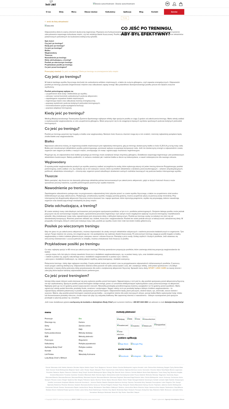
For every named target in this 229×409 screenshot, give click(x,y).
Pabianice (56, 372)
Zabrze (159, 370)
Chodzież (81, 375)
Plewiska (64, 385)
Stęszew (131, 382)
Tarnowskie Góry (139, 382)
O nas (48, 12)
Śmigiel (64, 380)
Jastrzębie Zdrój (177, 390)
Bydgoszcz (102, 367)
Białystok (72, 370)
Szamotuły (170, 375)
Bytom (105, 372)
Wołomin (75, 372)
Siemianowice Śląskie (72, 387)
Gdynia (82, 367)
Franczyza (49, 340)
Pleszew (54, 380)
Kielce (125, 380)
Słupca (176, 375)
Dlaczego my (50, 322)
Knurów (151, 385)
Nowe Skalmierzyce (95, 390)
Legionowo (178, 370)
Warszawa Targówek (116, 377)
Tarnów (103, 380)
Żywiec (93, 380)
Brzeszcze (168, 390)
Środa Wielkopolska (62, 370)
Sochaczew (174, 377)
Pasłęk (130, 380)
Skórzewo (71, 385)
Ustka (117, 370)
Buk (76, 380)
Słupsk (92, 370)
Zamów (174, 12)
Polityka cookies (85, 347)
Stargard (166, 367)
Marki (93, 375)
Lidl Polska (49, 354)
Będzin (62, 372)
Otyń (120, 392)
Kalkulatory (110, 12)
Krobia (77, 390)
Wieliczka (149, 375)
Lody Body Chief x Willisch (56, 358)
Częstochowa (110, 370)
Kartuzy (145, 385)
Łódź (59, 367)
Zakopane (98, 370)
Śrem (47, 370)
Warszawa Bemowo (64, 377)
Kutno (181, 377)
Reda (149, 372)
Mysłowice (154, 372)
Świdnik (171, 380)
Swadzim (77, 385)
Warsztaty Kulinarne (87, 354)
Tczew (161, 372)
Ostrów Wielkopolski (151, 377)
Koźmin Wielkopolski (174, 385)
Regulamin (83, 340)
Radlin (162, 390)
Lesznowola (57, 382)
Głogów (80, 380)
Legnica (134, 367)
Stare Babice (107, 387)
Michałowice (98, 387)
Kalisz (142, 377)
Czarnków (74, 375)
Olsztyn (86, 370)
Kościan (52, 370)
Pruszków (49, 372)
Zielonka (98, 375)
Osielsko (105, 390)
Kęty (151, 390)
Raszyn (91, 387)
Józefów (50, 382)
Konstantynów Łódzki (127, 375)
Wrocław (76, 367)
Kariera (82, 322)
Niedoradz (107, 392)
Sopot (92, 367)
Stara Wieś (130, 392)
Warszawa (54, 367)
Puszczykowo (156, 382)
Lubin (146, 367)
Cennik (48, 329)
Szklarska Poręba (62, 390)
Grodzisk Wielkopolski (95, 372)
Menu (73, 12)
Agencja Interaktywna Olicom (174, 399)
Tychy (172, 367)
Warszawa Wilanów (52, 377)
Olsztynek (126, 385)
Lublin (82, 370)
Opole (77, 370)
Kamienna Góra (154, 387)
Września (174, 372)
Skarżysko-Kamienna (114, 382)
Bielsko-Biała (178, 367)
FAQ (80, 329)
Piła (113, 372)
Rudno (124, 392)
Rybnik (114, 390)
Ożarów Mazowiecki (136, 385)
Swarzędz (149, 382)
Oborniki (117, 372)
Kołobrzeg (160, 367)
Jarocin (161, 377)
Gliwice (115, 367)
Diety (61, 12)
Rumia (145, 372)
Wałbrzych (114, 387)
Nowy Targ (166, 372)
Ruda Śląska (165, 370)
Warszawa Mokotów (103, 377)
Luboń (164, 382)
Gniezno (128, 372)
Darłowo (122, 370)
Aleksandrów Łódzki (113, 375)
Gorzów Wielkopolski (125, 367)
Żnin (174, 382)
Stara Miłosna (178, 387)
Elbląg (109, 372)
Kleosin (54, 390)
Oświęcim (131, 390)
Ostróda (133, 372)
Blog (141, 12)
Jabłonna (164, 385)
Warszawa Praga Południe (132, 377)
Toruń (96, 367)
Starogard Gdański (138, 380)
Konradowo (93, 392)
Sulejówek (65, 382)
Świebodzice (169, 387)
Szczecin (109, 367)
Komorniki (78, 382)
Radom (120, 380)
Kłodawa (48, 390)
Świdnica (121, 387)
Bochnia (98, 380)
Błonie (136, 387)
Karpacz (162, 387)
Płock (103, 370)
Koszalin (140, 367)
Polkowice (86, 380)
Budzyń (115, 385)
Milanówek (87, 375)
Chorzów (153, 370)
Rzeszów (114, 380)
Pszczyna (138, 390)
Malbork (139, 372)
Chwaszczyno (179, 380)
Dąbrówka (50, 385)
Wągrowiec (162, 375)
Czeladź (155, 380)
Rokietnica (57, 385)
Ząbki (167, 380)
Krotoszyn (167, 377)
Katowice (70, 367)
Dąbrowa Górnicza (131, 370)
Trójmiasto (157, 385)
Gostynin (48, 380)
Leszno (139, 370)
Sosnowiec (146, 370)
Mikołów (72, 382)
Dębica (109, 380)
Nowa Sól (115, 392)
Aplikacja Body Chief (53, 347)
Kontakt (154, 12)
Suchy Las (97, 385)
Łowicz (59, 380)
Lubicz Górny (84, 390)
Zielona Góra (152, 367)
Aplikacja (127, 12)
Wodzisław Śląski (122, 390)
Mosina (172, 370)
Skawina (104, 382)
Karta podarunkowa (53, 333)
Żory (109, 390)
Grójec (147, 387)
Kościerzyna (149, 380)
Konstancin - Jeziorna (89, 382)
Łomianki (162, 380)
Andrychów (145, 390)
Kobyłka (179, 372)
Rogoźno (169, 382)
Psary (120, 385)
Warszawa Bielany (77, 377)
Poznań (48, 367)
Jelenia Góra (129, 387)
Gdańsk (87, 367)
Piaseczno (68, 372)
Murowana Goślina (87, 385)
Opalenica (71, 380)
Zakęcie (136, 392)
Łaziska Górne (83, 387)
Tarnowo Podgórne (107, 385)
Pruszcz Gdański (140, 375)
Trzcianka (67, 375)
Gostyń (178, 382)
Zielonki (55, 387)
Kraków (64, 367)
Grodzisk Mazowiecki (57, 375)
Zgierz (104, 375)
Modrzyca (101, 392)
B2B (46, 336)
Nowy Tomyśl (83, 372)
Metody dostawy (85, 333)
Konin (123, 372)
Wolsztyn (155, 375)
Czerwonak (49, 387)
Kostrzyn (125, 382)
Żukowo (61, 387)
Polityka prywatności (87, 344)
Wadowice (156, 390)
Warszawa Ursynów (90, 377)
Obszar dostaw (90, 12)
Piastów (99, 382)
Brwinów (141, 387)
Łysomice (72, 390)
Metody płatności (86, 336)
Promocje (49, 319)
